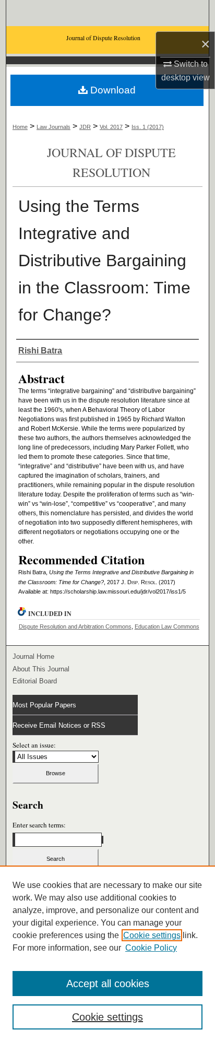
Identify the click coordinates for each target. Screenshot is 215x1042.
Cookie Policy (151, 947)
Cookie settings (152, 935)
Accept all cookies (107, 983)
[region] (107, 954)
